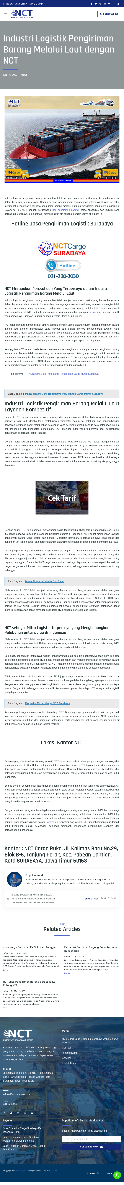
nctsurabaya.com (22, 1171)
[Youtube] (109, 4)
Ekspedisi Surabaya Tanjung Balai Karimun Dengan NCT (90, 949)
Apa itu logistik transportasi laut (31, 894)
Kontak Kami (69, 1063)
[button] (117, 3)
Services (66, 1058)
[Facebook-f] (92, 4)
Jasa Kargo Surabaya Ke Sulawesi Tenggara (30, 947)
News (24, 74)
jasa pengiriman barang (65, 210)
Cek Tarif (67, 1047)
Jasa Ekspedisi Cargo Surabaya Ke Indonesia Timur (22, 1130)
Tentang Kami (69, 1053)
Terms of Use (93, 1173)
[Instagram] (100, 4)
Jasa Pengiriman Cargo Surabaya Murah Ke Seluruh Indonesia (21, 1139)
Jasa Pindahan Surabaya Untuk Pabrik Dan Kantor (24, 1148)
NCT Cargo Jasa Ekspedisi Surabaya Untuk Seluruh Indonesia (90, 1041)
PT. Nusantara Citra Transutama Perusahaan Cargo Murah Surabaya (62, 374)
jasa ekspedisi (98, 312)
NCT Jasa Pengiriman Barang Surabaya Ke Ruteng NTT (29, 983)
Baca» (6, 970)
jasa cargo (52, 822)
